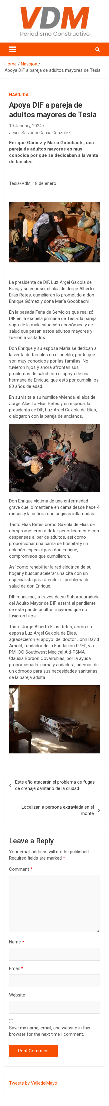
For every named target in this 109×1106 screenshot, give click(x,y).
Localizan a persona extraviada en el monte (57, 810)
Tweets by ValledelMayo (33, 1083)
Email (16, 968)
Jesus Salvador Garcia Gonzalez (40, 132)
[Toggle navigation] (12, 49)
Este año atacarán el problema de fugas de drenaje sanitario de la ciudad (55, 785)
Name (16, 942)
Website (17, 995)
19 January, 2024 (25, 125)
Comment (20, 869)
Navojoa (18, 94)
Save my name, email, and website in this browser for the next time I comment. (49, 1031)
